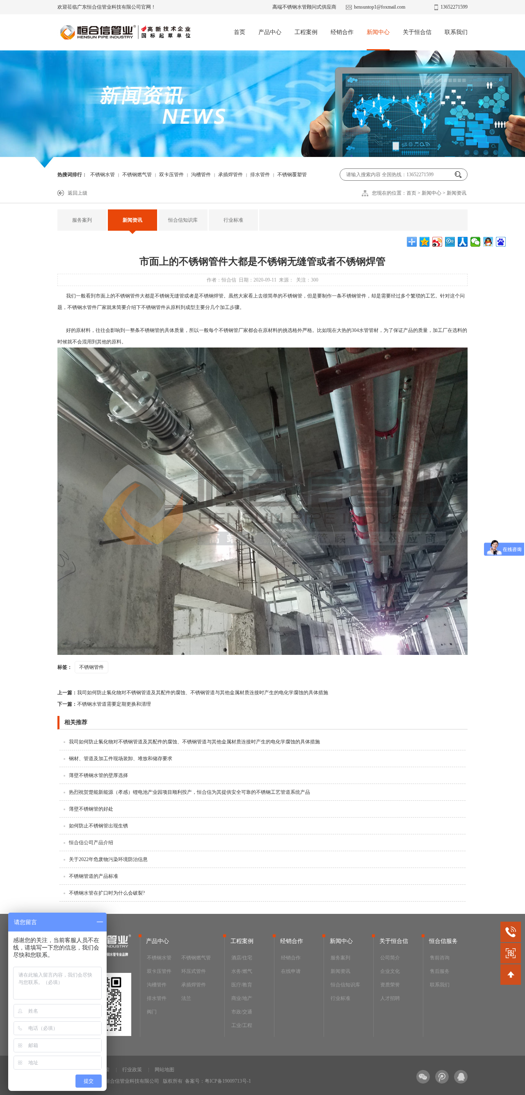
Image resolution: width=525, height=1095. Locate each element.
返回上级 (77, 193)
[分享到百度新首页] (501, 242)
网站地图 (164, 1069)
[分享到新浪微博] (437, 242)
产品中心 (269, 32)
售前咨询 (440, 958)
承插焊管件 (230, 174)
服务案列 (82, 220)
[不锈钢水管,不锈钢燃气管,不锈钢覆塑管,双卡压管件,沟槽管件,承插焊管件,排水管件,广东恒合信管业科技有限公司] (125, 35)
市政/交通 (241, 1012)
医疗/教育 (241, 985)
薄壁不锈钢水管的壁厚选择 (98, 775)
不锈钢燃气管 (137, 174)
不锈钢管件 (127, 296)
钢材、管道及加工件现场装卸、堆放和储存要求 (120, 758)
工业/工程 (241, 1025)
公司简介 (390, 958)
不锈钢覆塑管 (292, 174)
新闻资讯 (456, 193)
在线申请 (291, 971)
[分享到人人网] (463, 242)
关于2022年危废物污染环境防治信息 (108, 859)
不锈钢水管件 (82, 307)
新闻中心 (378, 32)
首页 (239, 32)
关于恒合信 (417, 32)
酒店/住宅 (241, 958)
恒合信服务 (443, 941)
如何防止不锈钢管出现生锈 (98, 826)
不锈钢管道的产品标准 (93, 876)
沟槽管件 (201, 174)
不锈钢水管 (102, 174)
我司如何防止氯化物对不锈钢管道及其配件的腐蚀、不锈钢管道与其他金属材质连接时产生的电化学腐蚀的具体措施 (192, 692)
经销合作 (342, 32)
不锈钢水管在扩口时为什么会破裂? (107, 893)
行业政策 (132, 1069)
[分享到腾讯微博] (450, 242)
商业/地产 (241, 998)
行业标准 (233, 220)
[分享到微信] (475, 242)
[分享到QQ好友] (488, 242)
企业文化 (390, 971)
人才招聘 (390, 998)
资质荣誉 (390, 985)
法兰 (186, 998)
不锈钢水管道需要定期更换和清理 (104, 704)
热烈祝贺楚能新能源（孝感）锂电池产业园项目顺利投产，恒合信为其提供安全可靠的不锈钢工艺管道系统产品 (189, 792)
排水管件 (260, 174)
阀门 (152, 1012)
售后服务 (440, 971)
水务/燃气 (241, 971)
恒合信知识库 (183, 220)
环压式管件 (193, 971)
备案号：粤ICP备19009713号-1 (218, 1081)
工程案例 (305, 32)
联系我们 (456, 32)
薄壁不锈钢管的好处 (91, 809)
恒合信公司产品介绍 (91, 842)
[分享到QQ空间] (425, 242)
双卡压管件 (171, 174)
